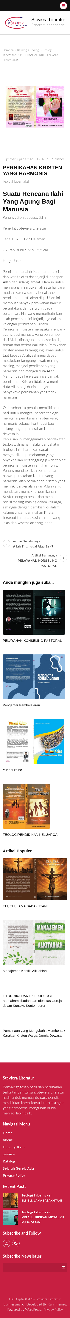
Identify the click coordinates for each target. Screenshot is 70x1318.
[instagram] (6, 1243)
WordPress (33, 1309)
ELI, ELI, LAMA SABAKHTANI (25, 906)
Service (9, 1154)
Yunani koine (12, 770)
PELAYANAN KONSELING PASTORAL (32, 640)
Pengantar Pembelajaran (21, 705)
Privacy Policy (14, 1175)
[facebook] (16, 1243)
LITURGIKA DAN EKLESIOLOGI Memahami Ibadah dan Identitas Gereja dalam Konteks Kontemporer (32, 1001)
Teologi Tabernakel (16, 181)
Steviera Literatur (48, 19)
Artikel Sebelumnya (33, 544)
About (8, 1140)
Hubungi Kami (14, 1147)
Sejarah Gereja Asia (18, 1168)
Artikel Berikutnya (37, 561)
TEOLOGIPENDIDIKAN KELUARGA (30, 834)
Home (8, 1133)
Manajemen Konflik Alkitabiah (25, 971)
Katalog (9, 1161)
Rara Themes (57, 1304)
